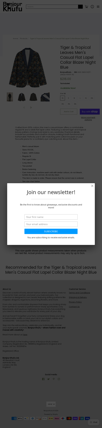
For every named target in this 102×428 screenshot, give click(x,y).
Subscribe (51, 231)
